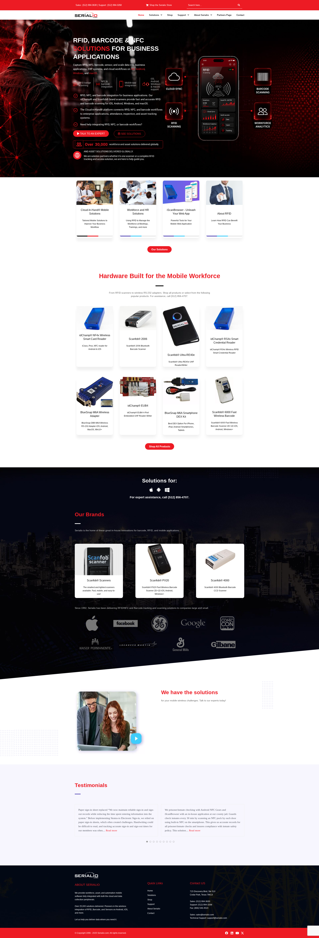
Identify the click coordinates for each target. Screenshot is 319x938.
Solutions (154, 15)
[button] (155, 15)
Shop (170, 15)
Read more (111, 830)
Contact (240, 15)
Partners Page (224, 15)
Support (182, 15)
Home (141, 15)
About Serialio (201, 15)
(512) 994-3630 (89, 5)
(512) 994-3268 (114, 5)
